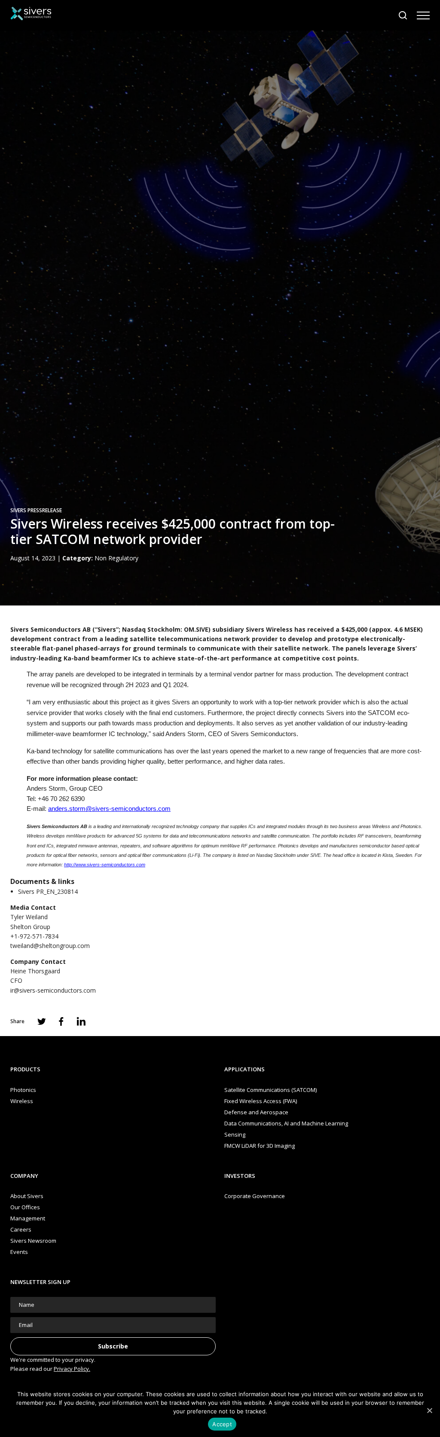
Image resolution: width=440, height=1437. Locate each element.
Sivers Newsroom (33, 1240)
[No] (429, 1410)
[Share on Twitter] (41, 1021)
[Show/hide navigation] (423, 15)
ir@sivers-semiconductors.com (53, 990)
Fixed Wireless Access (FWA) (260, 1101)
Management (27, 1218)
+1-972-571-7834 (34, 936)
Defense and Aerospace (256, 1112)
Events (19, 1252)
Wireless (21, 1101)
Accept (222, 1424)
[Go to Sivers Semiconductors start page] (31, 15)
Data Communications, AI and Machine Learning (286, 1123)
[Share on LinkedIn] (81, 1021)
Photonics (23, 1090)
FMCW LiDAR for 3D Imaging (259, 1146)
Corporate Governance (254, 1196)
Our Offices (25, 1207)
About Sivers (26, 1196)
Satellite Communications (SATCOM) (270, 1090)
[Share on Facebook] (61, 1021)
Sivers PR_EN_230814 (48, 891)
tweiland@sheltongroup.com (50, 946)
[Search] (403, 15)
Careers (20, 1229)
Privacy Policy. (72, 1369)
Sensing (234, 1134)
